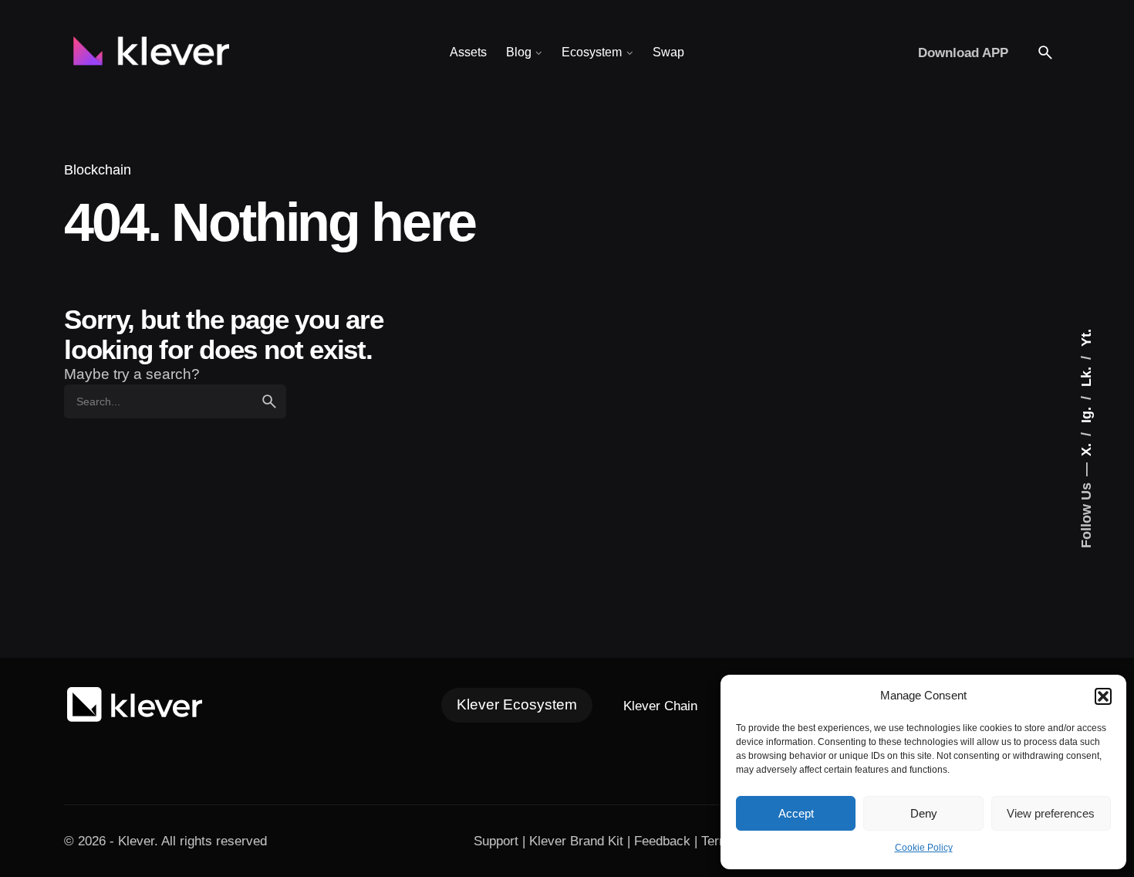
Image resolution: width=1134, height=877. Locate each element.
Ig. (1086, 413)
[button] (1103, 696)
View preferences (1051, 813)
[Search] (1045, 52)
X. (1086, 447)
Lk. (1086, 375)
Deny (923, 813)
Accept (796, 813)
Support (496, 840)
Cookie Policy (924, 847)
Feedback (662, 840)
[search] (269, 401)
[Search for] (175, 401)
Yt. (1086, 338)
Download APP (963, 52)
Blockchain (97, 169)
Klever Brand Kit (576, 840)
